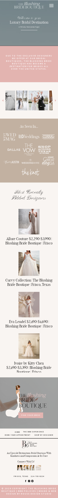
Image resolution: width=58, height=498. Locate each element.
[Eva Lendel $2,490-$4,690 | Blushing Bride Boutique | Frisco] (29, 304)
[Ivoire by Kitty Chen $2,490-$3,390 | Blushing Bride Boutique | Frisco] (29, 346)
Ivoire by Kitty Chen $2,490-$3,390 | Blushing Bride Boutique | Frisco (28, 368)
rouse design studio (36, 493)
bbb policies (27, 491)
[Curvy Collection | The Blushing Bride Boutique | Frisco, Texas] (29, 263)
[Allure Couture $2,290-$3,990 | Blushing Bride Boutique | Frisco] (29, 221)
